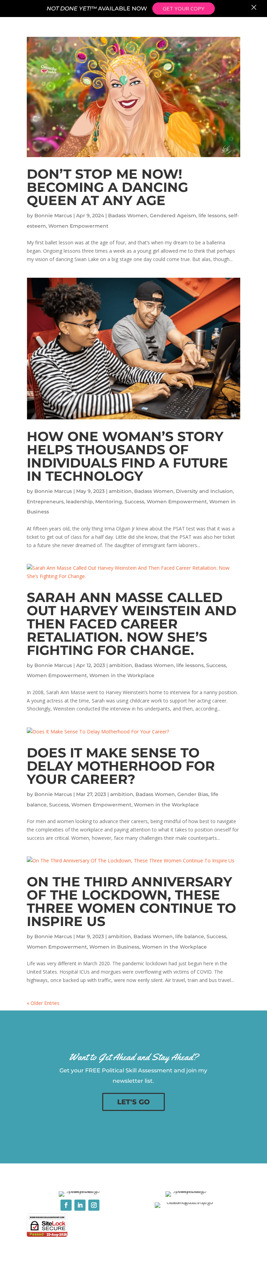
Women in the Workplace (121, 675)
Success (134, 501)
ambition (120, 491)
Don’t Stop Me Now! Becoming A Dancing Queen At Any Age (107, 187)
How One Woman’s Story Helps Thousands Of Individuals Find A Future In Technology (127, 456)
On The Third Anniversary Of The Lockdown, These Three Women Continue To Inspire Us (131, 901)
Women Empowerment (78, 226)
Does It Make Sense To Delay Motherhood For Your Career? (121, 766)
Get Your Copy (183, 8)
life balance (189, 936)
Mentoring (108, 501)
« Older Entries (43, 1003)
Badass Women (127, 215)
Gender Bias (192, 794)
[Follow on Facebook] (66, 1205)
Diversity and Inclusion (204, 491)
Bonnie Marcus (53, 215)
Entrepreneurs (45, 501)
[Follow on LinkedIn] (80, 1205)
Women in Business (114, 947)
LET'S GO (133, 1102)
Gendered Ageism (173, 215)
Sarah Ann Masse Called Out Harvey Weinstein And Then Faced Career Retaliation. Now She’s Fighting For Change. (131, 623)
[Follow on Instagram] (93, 1205)
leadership (79, 501)
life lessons (212, 215)
